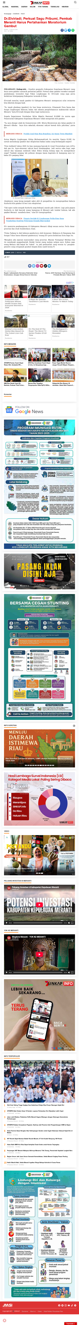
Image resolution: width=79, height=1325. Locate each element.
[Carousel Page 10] (48, 765)
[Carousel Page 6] (38, 765)
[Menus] (4, 2)
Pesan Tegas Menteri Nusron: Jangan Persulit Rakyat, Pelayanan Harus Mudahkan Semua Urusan (63, 364)
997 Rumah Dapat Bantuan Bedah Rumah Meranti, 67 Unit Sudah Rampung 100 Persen (34, 1139)
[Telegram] (49, 266)
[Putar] (7, 923)
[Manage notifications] (4, 1320)
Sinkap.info (21, 89)
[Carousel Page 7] (41, 765)
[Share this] (62, 30)
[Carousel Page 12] (53, 765)
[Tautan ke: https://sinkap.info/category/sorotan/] (74, 726)
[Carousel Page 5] (36, 765)
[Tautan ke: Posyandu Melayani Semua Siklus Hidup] (39, 855)
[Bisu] (69, 923)
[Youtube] (41, 266)
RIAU (5, 31)
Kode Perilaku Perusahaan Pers (53, 1311)
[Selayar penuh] (72, 923)
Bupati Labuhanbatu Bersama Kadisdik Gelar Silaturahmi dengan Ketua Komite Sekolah (21, 273)
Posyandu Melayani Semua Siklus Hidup (21, 869)
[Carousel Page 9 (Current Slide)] (46, 765)
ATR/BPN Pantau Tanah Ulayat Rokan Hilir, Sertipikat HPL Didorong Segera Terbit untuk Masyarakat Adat (13, 364)
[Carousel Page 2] (28, 765)
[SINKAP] (40, 3)
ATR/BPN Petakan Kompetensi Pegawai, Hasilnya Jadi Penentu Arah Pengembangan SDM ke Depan (39, 1125)
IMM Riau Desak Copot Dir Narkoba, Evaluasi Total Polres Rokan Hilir (14, 384)
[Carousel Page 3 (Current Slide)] (42, 873)
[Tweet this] (65, 30)
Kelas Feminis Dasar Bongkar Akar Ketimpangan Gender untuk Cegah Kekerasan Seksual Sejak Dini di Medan (40, 1132)
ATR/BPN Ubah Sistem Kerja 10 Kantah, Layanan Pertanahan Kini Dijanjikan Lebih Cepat (35, 1111)
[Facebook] (29, 266)
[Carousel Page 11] (51, 765)
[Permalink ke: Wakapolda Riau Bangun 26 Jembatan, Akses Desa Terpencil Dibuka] (63, 375)
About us (33, 1311)
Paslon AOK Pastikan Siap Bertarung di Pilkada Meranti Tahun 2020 (60, 273)
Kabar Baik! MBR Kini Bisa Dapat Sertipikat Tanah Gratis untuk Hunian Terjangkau (33, 1144)
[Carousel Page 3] (31, 765)
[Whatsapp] (72, 30)
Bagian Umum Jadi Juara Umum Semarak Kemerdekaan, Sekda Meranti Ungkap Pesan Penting (37, 1156)
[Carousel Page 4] (33, 765)
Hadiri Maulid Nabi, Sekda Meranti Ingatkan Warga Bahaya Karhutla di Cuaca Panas (33, 1162)
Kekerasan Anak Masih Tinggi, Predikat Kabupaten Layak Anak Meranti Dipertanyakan (39, 761)
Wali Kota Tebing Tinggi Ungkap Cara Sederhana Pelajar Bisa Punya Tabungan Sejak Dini (35, 1105)
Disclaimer (25, 1311)
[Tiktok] (45, 266)
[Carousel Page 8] (43, 765)
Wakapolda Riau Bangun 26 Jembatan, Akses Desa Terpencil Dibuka (62, 384)
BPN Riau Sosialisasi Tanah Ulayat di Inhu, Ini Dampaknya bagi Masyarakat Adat (39, 364)
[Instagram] (37, 266)
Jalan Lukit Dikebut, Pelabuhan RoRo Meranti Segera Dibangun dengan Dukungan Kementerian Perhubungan (37, 1118)
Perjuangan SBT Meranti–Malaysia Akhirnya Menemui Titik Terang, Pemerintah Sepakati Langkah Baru (39, 1150)
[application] (39, 905)
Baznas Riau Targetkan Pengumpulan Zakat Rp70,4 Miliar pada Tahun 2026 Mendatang (39, 384)
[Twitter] (33, 266)
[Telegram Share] (69, 30)
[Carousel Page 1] (26, 765)
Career (40, 1311)
